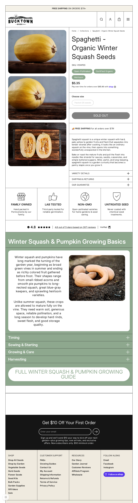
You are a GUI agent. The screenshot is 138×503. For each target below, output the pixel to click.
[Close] (114, 225)
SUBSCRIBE (45, 261)
